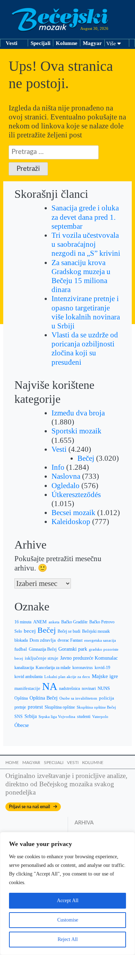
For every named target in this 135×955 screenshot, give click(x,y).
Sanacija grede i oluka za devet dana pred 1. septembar (85, 217)
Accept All (67, 900)
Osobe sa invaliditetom (78, 698)
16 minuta (22, 621)
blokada (21, 640)
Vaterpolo (100, 716)
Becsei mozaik (73, 512)
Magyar (92, 43)
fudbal (20, 649)
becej (30, 631)
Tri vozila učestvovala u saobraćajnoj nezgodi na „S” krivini (85, 244)
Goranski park (72, 649)
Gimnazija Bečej (43, 649)
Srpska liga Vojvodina (57, 716)
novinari (89, 688)
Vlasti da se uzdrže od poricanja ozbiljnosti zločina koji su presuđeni (84, 349)
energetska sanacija (100, 640)
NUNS (104, 688)
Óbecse (21, 725)
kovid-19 (102, 667)
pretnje (20, 707)
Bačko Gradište (74, 621)
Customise (67, 920)
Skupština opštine (60, 707)
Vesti (11, 43)
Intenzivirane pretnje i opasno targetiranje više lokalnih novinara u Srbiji (85, 312)
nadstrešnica (69, 688)
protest (35, 707)
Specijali (40, 43)
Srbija (30, 716)
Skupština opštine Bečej (96, 707)
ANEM (40, 621)
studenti (83, 716)
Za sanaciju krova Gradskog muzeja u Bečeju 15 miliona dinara (81, 276)
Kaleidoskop (70, 521)
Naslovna (65, 476)
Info (57, 467)
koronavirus (82, 667)
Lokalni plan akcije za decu (67, 676)
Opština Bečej (44, 698)
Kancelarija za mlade (53, 667)
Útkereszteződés (76, 494)
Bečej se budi (69, 631)
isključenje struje (41, 658)
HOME (12, 762)
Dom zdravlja (43, 640)
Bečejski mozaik (96, 631)
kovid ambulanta (28, 676)
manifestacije (27, 688)
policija (106, 698)
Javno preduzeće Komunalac (89, 658)
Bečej (85, 458)
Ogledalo (65, 485)
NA (49, 686)
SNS (18, 716)
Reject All (68, 939)
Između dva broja (78, 413)
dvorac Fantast (70, 640)
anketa (54, 622)
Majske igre (105, 676)
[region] (67, 893)
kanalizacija (24, 667)
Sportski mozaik (76, 431)
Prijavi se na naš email (31, 807)
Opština (21, 698)
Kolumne (66, 43)
